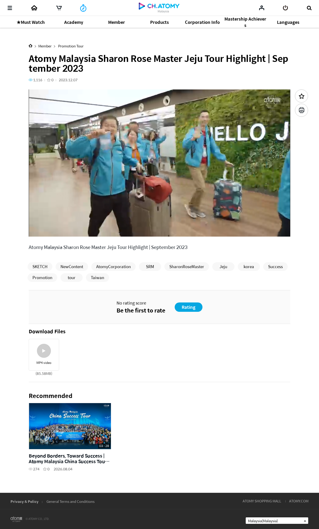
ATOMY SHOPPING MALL (262, 501)
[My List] (262, 7)
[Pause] (38, 230)
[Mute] (66, 230)
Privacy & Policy (25, 501)
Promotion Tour (70, 46)
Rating (188, 307)
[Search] (309, 7)
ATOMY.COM (298, 501)
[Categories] (10, 7)
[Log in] (285, 7)
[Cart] (59, 7)
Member (45, 46)
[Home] (34, 7)
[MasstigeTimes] (83, 7)
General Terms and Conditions (70, 501)
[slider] (159, 223)
